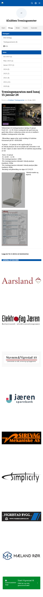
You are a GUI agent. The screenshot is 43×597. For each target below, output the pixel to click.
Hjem (3, 28)
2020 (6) (6, 86)
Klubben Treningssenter (16, 100)
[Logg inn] (36, 3)
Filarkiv (25, 28)
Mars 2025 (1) (8, 61)
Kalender (34, 28)
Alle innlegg (7, 38)
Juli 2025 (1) (7, 56)
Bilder (18, 28)
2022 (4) (6, 78)
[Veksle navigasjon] (39, 3)
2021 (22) (6, 82)
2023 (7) (6, 73)
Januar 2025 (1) (8, 65)
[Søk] (32, 3)
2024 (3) (6, 69)
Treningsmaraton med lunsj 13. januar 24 (21, 93)
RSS (6, 46)
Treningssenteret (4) (10, 42)
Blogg (10, 28)
